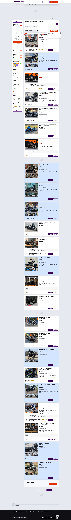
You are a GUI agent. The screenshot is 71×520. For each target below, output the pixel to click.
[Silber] (13, 65)
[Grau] (17, 62)
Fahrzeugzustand (15, 24)
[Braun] (19, 62)
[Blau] (15, 63)
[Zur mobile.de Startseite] (20, 1)
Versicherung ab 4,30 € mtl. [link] (43, 39)
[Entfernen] (35, 26)
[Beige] (15, 62)
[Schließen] (60, 33)
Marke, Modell (15, 28)
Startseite (13, 4)
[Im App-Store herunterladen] (45, 518)
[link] (48, 18)
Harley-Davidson (24, 4)
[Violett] (17, 65)
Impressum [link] (13, 511)
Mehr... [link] (14, 91)
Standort (14, 46)
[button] (17, 25)
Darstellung (20, 516)
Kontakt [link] (26, 511)
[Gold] (15, 65)
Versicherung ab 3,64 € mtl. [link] (43, 58)
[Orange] (13, 63)
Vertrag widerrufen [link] (21, 511)
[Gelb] (17, 63)
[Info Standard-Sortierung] (39, 30)
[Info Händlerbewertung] (19, 102)
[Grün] (20, 63)
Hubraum (14, 49)
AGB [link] (16, 511)
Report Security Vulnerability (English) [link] (17, 512)
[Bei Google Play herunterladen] (51, 518)
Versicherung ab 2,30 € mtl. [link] (43, 169)
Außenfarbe (14, 60)
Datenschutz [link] (30, 511)
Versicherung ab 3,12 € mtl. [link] (43, 187)
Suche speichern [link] (17, 43)
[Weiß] (20, 62)
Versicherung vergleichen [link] (43, 98)
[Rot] (19, 63)
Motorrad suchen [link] (18, 4)
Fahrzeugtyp (15, 54)
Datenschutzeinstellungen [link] (37, 511)
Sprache (13, 516)
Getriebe (14, 56)
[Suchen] (57, 24)
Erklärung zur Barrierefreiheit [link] (45, 511)
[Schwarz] (13, 62)
